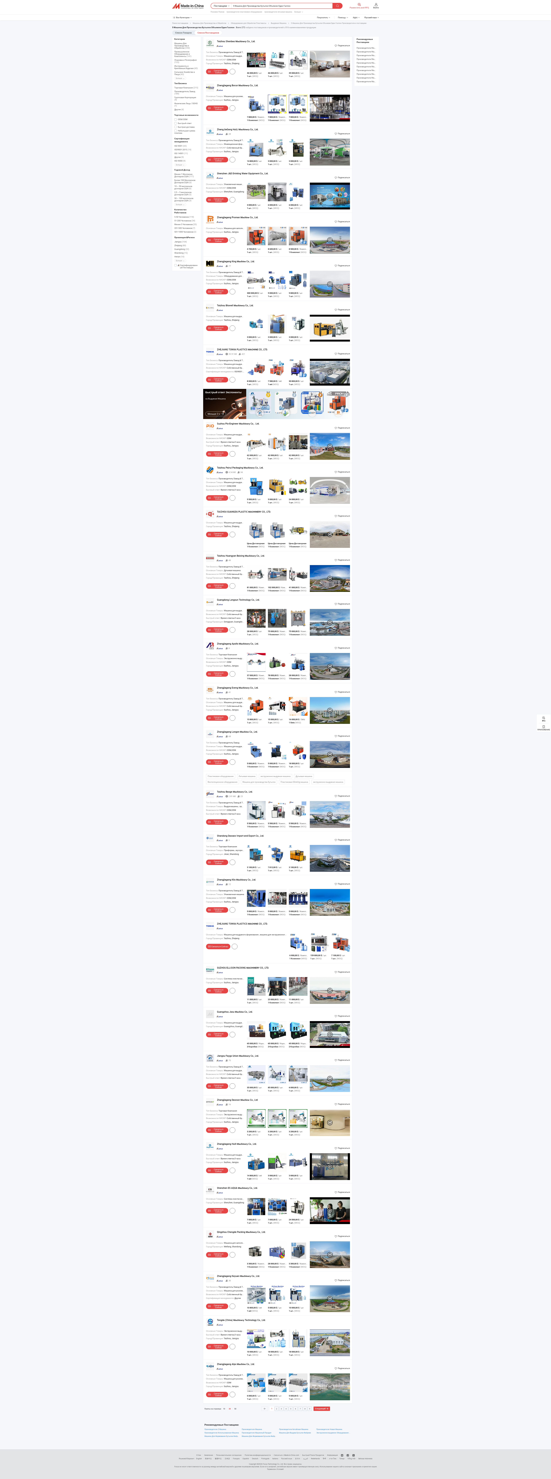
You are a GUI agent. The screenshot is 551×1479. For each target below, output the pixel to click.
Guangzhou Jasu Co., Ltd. (235, 1011)
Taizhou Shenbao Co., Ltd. (236, 41)
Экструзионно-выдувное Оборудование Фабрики (333, 1433)
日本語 (227, 1458)
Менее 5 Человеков (185, 224)
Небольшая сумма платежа (184, 131)
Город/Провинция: (214, 63)
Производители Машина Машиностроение (376, 77)
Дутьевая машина (304, 776)
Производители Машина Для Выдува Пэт (376, 59)
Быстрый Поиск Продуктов (313, 1455)
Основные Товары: (215, 56)
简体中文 (208, 1458)
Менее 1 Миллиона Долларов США (184, 175)
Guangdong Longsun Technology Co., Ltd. (238, 599)
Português (265, 1458)
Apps (355, 17)
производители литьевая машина (278, 12)
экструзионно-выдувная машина (275, 776)
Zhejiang (180, 245)
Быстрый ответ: (213, 442)
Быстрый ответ (184, 123)
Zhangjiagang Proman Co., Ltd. (237, 217)
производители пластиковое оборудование (244, 12)
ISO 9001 (180, 145)
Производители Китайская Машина (293, 1429)
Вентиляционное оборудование (222, 782)
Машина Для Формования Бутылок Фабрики (221, 1436)
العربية (305, 1458)
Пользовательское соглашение (229, 1455)
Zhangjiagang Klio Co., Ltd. (236, 879)
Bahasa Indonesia (365, 1458)
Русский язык (286, 1458)
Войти (376, 7)
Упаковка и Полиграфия (185, 61)
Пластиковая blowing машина (294, 782)
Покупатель (322, 17)
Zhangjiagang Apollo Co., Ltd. (238, 643)
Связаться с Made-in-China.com (286, 1455)
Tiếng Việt (351, 1458)
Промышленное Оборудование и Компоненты (182, 54)
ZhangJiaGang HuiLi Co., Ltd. (237, 129)
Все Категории (183, 17)
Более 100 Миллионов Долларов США (184, 181)
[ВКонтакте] (342, 1455)
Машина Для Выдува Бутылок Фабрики (295, 1433)
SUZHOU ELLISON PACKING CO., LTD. (243, 967)
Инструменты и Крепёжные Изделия (186, 67)
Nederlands (315, 1458)
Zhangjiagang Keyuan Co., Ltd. (238, 1276)
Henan (179, 256)
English (199, 1458)
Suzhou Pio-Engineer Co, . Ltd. (238, 423)
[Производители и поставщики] (187, 6)
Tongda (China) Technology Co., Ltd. (241, 1320)
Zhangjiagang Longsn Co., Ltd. (237, 731)
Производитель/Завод (184, 92)
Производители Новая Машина (329, 1429)
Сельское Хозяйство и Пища (184, 73)
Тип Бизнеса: (212, 52)
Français (236, 1458)
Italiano (275, 1458)
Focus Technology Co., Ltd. (273, 1464)
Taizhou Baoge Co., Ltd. (235, 791)
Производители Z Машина (215, 1429)
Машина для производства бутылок (259, 782)
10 (224, 1409)
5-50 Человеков (184, 216)
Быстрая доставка (186, 127)
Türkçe (341, 1458)
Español (246, 1458)
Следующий (320, 1409)
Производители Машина (252, 1429)
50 (235, 1409)
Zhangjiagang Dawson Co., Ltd (237, 1099)
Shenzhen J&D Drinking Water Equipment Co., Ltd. (242, 173)
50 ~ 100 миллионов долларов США (183, 199)
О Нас (198, 1455)
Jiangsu (180, 241)
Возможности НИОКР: (216, 59)
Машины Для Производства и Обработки (182, 45)
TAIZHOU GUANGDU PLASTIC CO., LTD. (244, 511)
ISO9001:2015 (182, 149)
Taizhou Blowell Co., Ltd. (235, 305)
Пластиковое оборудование (221, 776)
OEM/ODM (182, 119)
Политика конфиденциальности (258, 1455)
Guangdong (181, 249)
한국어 (297, 1458)
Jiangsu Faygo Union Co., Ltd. (238, 1055)
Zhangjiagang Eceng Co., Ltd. (237, 687)
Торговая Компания (186, 87)
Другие (179, 109)
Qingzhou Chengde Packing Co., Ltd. (241, 1232)
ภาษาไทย (332, 1458)
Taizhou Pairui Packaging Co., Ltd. (240, 467)
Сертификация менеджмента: (220, 371)
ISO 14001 (181, 153)
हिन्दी (324, 1458)
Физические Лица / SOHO (186, 104)
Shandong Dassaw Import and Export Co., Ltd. (240, 835)
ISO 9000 (180, 160)
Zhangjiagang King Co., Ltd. (236, 261)
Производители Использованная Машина (221, 1433)
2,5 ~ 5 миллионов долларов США (182, 193)
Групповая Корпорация (185, 98)
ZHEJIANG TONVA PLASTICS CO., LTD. (242, 349)
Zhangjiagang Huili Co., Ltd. (237, 1143)
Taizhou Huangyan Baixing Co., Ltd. (241, 555)
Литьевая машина (247, 776)
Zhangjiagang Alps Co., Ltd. (236, 1364)
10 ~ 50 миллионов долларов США (183, 187)
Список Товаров (183, 33)
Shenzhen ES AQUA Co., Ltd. (237, 1188)
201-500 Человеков (184, 228)
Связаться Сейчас (218, 71)
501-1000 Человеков (185, 231)
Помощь (342, 17)
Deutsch (255, 1458)
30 (230, 1409)
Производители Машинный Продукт (256, 1433)
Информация (332, 1455)
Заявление (208, 1455)
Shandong (181, 252)
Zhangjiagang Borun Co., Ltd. (237, 85)
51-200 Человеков (184, 220)
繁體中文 (218, 1458)
